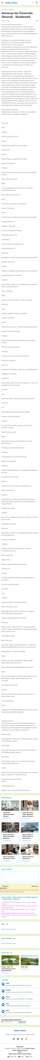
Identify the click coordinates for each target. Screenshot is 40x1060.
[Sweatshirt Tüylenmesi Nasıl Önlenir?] (10, 805)
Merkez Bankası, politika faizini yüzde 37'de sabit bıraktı (18, 913)
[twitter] (22, 1039)
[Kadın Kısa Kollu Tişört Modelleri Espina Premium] (29, 805)
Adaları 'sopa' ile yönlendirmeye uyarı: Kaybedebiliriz (8, 968)
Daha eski (35, 886)
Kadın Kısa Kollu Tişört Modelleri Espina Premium (27, 814)
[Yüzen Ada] (30, 960)
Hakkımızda (12, 1056)
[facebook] (13, 1039)
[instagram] (26, 1039)
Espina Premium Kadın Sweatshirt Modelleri (9, 836)
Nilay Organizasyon (6, 890)
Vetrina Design (19, 892)
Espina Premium (22, 1050)
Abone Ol (22, 1022)
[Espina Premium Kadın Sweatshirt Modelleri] (10, 827)
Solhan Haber (30, 1034)
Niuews (7, 1048)
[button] (2, 2)
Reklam (11, 9)
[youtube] (18, 1039)
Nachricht (13, 1048)
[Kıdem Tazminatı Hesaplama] (29, 849)
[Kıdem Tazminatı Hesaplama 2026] (10, 849)
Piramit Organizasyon (19, 890)
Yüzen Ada (24, 967)
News (23, 1048)
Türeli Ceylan (31, 890)
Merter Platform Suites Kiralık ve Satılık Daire (27, 836)
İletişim (22, 1056)
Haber (19, 1048)
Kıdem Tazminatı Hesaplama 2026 (8, 857)
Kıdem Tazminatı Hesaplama (28, 857)
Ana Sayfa (4, 9)
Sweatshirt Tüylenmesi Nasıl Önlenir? (8, 814)
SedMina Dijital (9, 892)
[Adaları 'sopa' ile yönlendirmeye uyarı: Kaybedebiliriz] (10, 960)
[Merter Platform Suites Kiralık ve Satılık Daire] (29, 827)
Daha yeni (5, 886)
